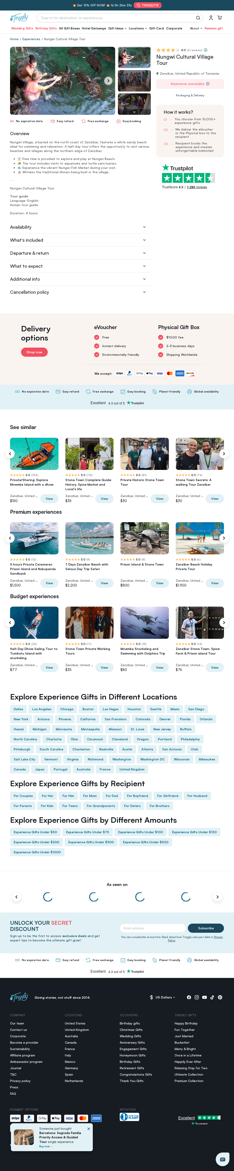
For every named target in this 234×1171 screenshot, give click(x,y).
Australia (83, 769)
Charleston (81, 749)
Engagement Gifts (133, 1049)
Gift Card (156, 28)
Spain (69, 1074)
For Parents (23, 806)
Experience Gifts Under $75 (87, 832)
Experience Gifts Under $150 (194, 832)
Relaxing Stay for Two (191, 1068)
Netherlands (74, 1081)
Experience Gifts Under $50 (35, 832)
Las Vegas (110, 709)
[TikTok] (212, 997)
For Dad (112, 796)
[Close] (89, 1138)
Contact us (18, 1030)
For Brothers (159, 806)
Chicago (66, 709)
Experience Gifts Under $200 (36, 842)
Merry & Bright (185, 1049)
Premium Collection (189, 1081)
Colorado (143, 719)
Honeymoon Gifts (133, 1055)
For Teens (70, 806)
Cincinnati (95, 739)
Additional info (25, 279)
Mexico (70, 1062)
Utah (194, 749)
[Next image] (134, 112)
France (105, 769)
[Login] (211, 17)
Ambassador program (26, 1062)
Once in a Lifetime (188, 1055)
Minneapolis (90, 729)
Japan (40, 769)
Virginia (73, 759)
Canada (20, 769)
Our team (17, 1023)
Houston (134, 709)
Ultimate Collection (189, 1074)
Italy (68, 1055)
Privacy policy (20, 1081)
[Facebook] (189, 997)
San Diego (196, 709)
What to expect (26, 266)
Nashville (106, 749)
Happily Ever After (188, 1062)
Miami (174, 709)
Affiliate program (22, 1055)
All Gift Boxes (69, 28)
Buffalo (185, 729)
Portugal (60, 769)
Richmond (95, 759)
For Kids (47, 806)
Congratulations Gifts (136, 1074)
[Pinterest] (220, 997)
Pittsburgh (22, 749)
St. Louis (137, 729)
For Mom (90, 796)
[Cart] (219, 17)
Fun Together (185, 1030)
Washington (121, 759)
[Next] (108, 81)
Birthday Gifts (46, 28)
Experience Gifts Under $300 (91, 842)
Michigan (40, 729)
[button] (117, 28)
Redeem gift (214, 28)
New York (21, 719)
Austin (127, 749)
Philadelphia (190, 739)
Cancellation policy (29, 292)
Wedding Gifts (22, 28)
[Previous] (10, 453)
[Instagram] (197, 997)
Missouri (115, 729)
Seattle (155, 709)
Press (14, 1087)
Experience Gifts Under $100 (140, 832)
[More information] (205, 50)
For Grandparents (101, 806)
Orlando (206, 719)
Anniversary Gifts (132, 1042)
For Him (68, 796)
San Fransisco (115, 719)
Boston (88, 709)
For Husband (197, 796)
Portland (165, 739)
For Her (47, 796)
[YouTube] (204, 997)
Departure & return (29, 253)
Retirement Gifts (132, 1068)
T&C (13, 1074)
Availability (21, 227)
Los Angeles (41, 709)
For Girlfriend (167, 796)
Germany (71, 1068)
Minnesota (64, 729)
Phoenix (65, 719)
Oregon (143, 739)
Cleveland (120, 739)
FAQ (13, 1093)
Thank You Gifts (132, 1081)
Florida (185, 719)
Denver (165, 719)
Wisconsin (182, 759)
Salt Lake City (24, 759)
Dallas (18, 709)
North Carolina (25, 739)
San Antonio (172, 749)
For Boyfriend (137, 796)
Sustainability (20, 1049)
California (88, 719)
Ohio (74, 739)
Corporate (174, 28)
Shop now (34, 352)
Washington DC (152, 759)
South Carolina (51, 749)
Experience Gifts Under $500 (145, 842)
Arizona (43, 719)
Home (14, 39)
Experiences (31, 39)
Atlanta (147, 749)
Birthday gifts (130, 1023)
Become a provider (24, 1042)
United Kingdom (132, 769)
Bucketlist (182, 1042)
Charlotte (53, 739)
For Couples (23, 796)
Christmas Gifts (131, 1030)
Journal (15, 1068)
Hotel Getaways (94, 28)
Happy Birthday (186, 1023)
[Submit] (199, 17)
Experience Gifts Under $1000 (37, 852)
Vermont (51, 759)
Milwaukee (207, 759)
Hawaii (19, 729)
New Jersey (162, 729)
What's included (26, 240)
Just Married (184, 1036)
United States (75, 1023)
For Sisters (132, 806)
